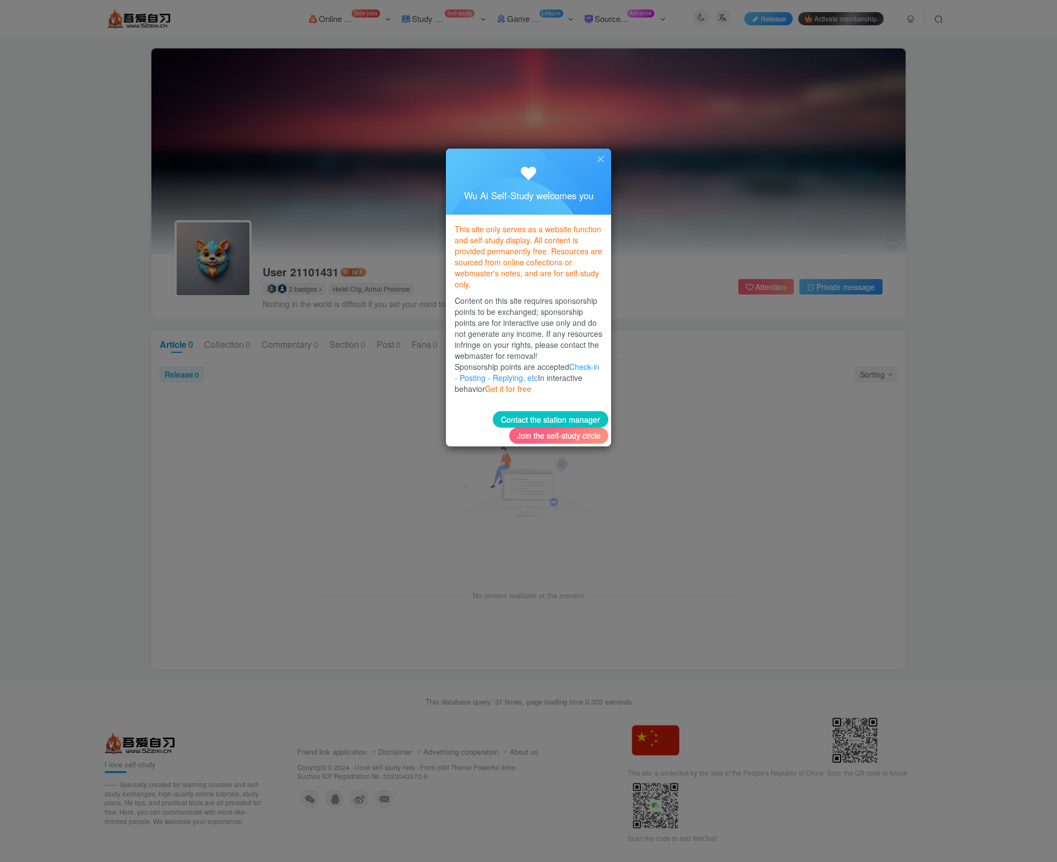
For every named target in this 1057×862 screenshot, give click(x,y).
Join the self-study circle (559, 435)
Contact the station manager (550, 419)
